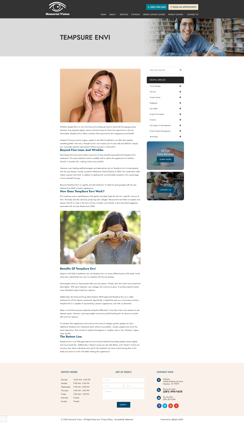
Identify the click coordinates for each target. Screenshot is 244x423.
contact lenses (155, 97)
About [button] (112, 14)
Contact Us (192, 14)
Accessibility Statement (123, 419)
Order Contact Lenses (154, 14)
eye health (153, 108)
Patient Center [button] (175, 14)
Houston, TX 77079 (173, 382)
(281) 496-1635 (172, 391)
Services (124, 14)
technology (154, 136)
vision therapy (155, 86)
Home (103, 14)
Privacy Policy (107, 419)
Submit (123, 404)
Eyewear (135, 14)
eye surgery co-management (160, 125)
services (153, 92)
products (153, 120)
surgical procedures (157, 114)
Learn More (165, 159)
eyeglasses (153, 103)
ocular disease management (160, 131)
